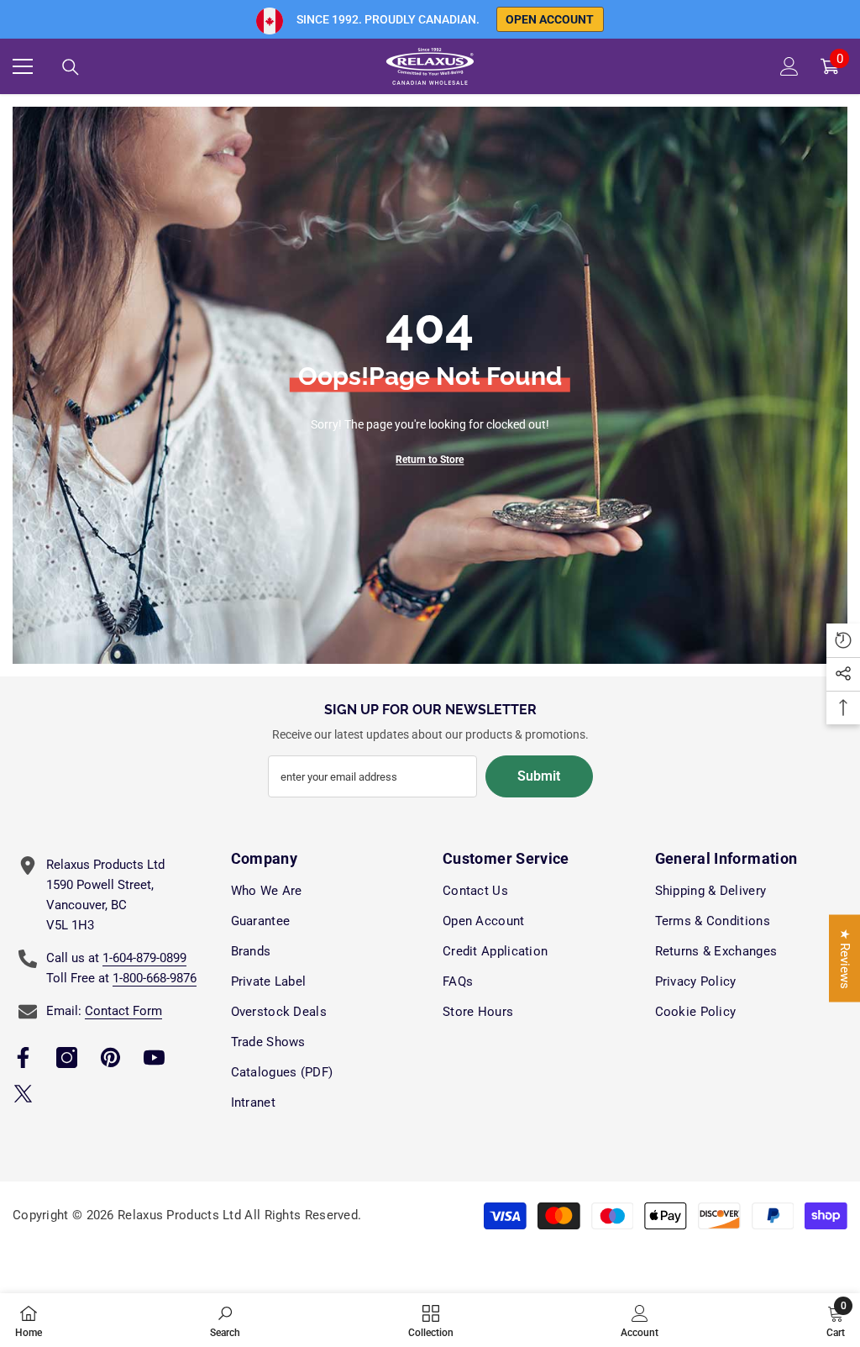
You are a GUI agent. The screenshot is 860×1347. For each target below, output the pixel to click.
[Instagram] (66, 1057)
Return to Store (430, 460)
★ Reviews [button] (844, 959)
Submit (538, 776)
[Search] (70, 67)
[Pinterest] (110, 1057)
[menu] (23, 66)
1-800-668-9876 (155, 978)
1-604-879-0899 (144, 958)
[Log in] (789, 66)
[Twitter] (23, 1093)
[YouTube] (154, 1057)
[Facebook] (23, 1057)
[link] (225, 1320)
